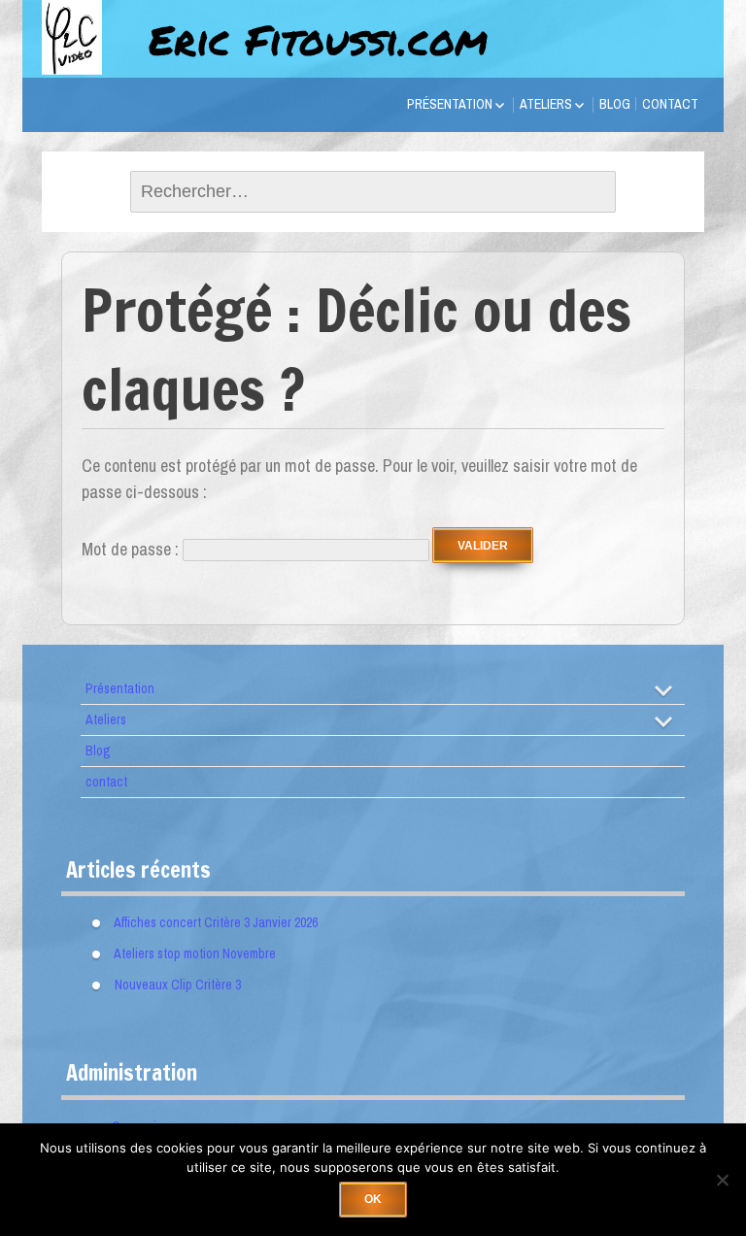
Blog (614, 104)
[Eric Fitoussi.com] (90, 60)
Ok (373, 1199)
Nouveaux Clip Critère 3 (178, 984)
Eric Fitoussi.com (318, 39)
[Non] (721, 1179)
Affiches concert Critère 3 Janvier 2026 (216, 922)
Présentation (449, 104)
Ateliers (546, 104)
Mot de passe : (132, 549)
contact (670, 104)
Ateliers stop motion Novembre (195, 953)
